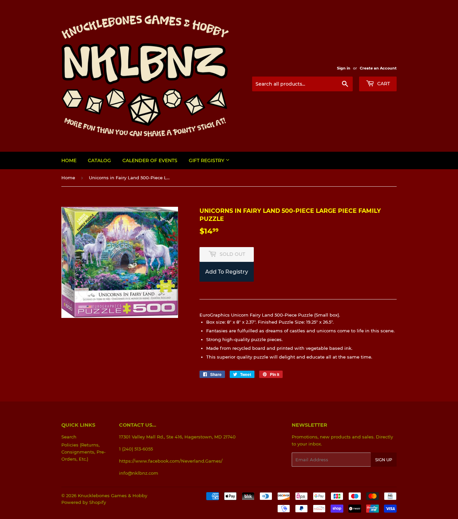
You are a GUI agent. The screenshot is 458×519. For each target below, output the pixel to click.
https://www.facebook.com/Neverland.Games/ (171, 461)
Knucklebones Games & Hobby (112, 495)
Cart (383, 84)
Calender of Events (149, 160)
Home (68, 160)
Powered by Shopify (83, 502)
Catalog (99, 160)
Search (68, 436)
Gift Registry (207, 160)
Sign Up (383, 459)
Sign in (343, 68)
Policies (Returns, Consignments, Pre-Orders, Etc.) (83, 452)
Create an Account (378, 68)
